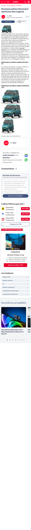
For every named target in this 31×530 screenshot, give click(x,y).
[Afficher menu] (2, 1)
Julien (10, 15)
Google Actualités (8, 155)
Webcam (19, 5)
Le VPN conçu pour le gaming (11, 229)
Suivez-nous (8, 21)
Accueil (3, 5)
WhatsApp (6, 157)
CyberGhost (15, 252)
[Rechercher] (5, 2)
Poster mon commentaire (15, 195)
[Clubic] (15, 2)
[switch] (25, 2)
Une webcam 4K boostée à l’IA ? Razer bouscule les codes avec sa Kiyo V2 (12, 332)
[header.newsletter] (8, 2)
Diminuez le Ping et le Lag (15, 255)
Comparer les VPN (15, 224)
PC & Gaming (11, 5)
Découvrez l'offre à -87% (15, 265)
